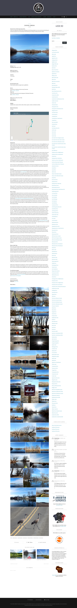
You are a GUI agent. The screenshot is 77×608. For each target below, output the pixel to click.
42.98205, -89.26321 (15, 94)
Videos (44, 16)
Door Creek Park (23, 171)
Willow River (63, 460)
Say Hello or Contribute (56, 38)
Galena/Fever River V (27, 559)
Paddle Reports (23, 16)
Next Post (46, 563)
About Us (16, 16)
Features (49, 16)
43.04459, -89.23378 (15, 90)
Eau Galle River (13, 559)
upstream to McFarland (21, 274)
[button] (23, 296)
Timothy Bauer (42, 542)
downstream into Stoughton (16, 275)
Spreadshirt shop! (59, 505)
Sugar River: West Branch (41, 559)
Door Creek (16, 281)
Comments (17, 542)
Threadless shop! (63, 526)
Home (11, 16)
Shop (54, 16)
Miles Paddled (54, 575)
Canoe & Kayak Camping (36, 16)
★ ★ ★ (29, 23)
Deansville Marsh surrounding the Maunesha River (24, 198)
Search (53, 41)
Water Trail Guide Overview (56, 425)
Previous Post (14, 563)
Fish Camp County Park (43, 220)
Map (29, 16)
